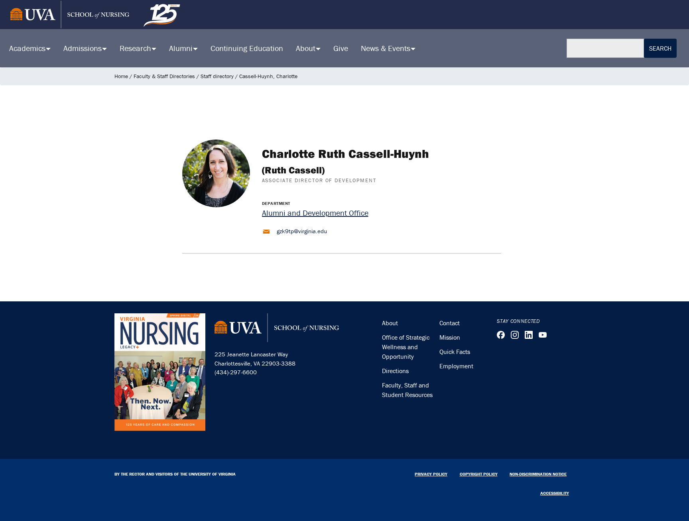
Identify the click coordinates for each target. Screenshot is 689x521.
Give (340, 48)
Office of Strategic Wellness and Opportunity (405, 346)
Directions (395, 371)
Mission (449, 337)
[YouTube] (543, 335)
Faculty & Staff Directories (164, 76)
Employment (456, 366)
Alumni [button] (182, 48)
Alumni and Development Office (315, 213)
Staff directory (217, 76)
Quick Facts (454, 352)
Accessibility (554, 493)
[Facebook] (501, 335)
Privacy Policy (431, 474)
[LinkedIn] (529, 335)
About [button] (306, 48)
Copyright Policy (479, 474)
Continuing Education (247, 48)
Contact (449, 323)
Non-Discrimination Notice (538, 474)
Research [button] (136, 48)
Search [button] (660, 48)
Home (121, 76)
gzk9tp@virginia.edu (302, 231)
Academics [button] (28, 48)
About (390, 323)
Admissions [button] (83, 48)
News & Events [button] (386, 48)
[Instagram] (515, 335)
